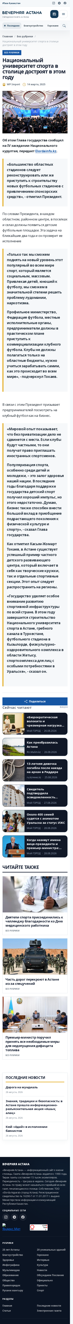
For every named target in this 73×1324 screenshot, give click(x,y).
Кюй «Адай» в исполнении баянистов (26, 1129)
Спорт (40, 1290)
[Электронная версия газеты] (54, 14)
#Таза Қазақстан (11, 3)
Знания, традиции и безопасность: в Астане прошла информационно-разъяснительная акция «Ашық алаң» (34, 1107)
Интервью (43, 1259)
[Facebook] (65, 3)
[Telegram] (59, 3)
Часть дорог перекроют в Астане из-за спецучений (32, 981)
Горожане (52, 25)
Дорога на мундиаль (22, 1087)
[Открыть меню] (63, 14)
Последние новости (49, 1305)
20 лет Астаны (11, 1249)
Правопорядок (11, 1285)
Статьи (6, 1310)
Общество (8, 1280)
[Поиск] (64, 25)
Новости (42, 1270)
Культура (42, 1264)
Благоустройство (33, 25)
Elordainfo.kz (45, 151)
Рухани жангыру (12, 1290)
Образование (10, 1275)
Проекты (42, 1285)
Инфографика (10, 1264)
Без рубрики (25, 36)
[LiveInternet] (25, 1227)
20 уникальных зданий (51, 1249)
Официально (45, 1280)
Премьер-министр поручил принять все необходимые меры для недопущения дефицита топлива (32, 1043)
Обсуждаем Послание (50, 1275)
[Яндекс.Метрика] (11, 1227)
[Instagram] (53, 3)
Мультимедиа (11, 1270)
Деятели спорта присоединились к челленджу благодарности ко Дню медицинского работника (34, 921)
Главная (7, 36)
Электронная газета (49, 1310)
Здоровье (8, 1259)
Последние (13, 25)
